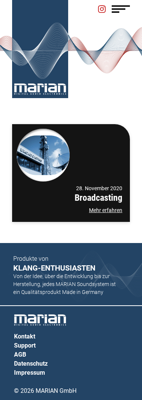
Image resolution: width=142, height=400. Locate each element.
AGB (20, 354)
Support (25, 345)
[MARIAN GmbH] (40, 89)
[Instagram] (102, 9)
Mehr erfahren (105, 210)
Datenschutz (31, 363)
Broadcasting (98, 197)
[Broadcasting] (43, 155)
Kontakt (24, 336)
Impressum (29, 372)
